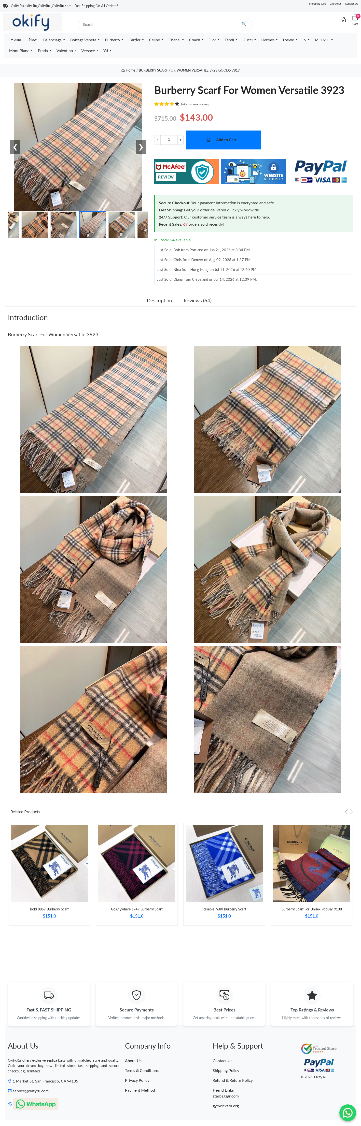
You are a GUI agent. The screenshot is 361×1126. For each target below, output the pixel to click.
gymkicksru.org (226, 1106)
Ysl (105, 51)
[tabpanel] (49, 876)
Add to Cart (226, 140)
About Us (133, 1061)
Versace (88, 51)
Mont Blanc (19, 51)
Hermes (268, 40)
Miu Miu (322, 40)
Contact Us (351, 3)
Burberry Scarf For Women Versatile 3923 (53, 334)
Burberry (112, 40)
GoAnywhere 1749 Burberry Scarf (137, 909)
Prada (43, 51)
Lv (304, 40)
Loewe (288, 40)
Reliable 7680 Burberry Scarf (224, 909)
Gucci (248, 40)
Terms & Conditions (142, 1071)
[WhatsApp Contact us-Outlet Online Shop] (347, 1112)
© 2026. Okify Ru (314, 1077)
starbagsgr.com (226, 1096)
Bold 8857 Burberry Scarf (49, 909)
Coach (194, 40)
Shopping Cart (317, 3)
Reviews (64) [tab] (197, 300)
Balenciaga (52, 40)
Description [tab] (159, 300)
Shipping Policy (226, 1071)
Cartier (134, 40)
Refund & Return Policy (233, 1080)
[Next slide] (351, 812)
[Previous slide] (346, 812)
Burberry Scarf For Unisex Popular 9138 (311, 909)
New (33, 40)
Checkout (335, 3)
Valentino (64, 51)
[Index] (343, 20)
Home (16, 40)
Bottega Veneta (83, 40)
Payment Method (140, 1090)
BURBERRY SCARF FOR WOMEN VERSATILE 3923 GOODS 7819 (189, 70)
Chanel (174, 40)
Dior (212, 40)
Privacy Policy (137, 1080)
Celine (154, 40)
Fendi (229, 40)
